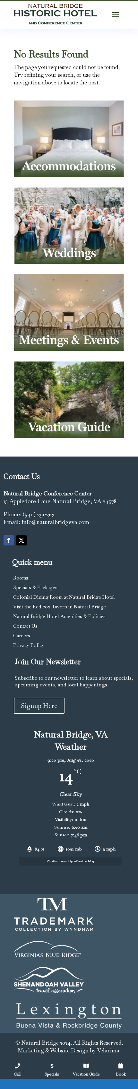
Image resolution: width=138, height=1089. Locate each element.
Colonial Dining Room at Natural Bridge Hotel (64, 597)
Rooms (20, 578)
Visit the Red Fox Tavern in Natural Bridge (59, 607)
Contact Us (25, 626)
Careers (21, 635)
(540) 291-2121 (39, 514)
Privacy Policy (28, 645)
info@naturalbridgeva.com (55, 522)
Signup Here (39, 705)
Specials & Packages (35, 587)
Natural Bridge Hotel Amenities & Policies (59, 616)
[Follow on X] (21, 540)
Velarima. (109, 1050)
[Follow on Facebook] (9, 540)
